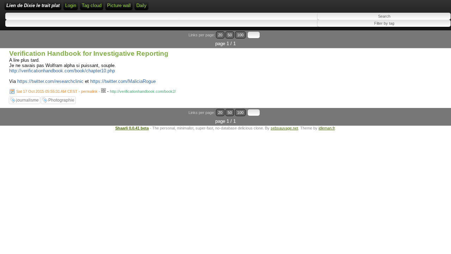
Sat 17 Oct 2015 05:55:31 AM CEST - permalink (57, 91)
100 (240, 35)
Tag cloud (91, 5)
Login (70, 5)
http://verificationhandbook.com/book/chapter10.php (62, 70)
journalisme (27, 100)
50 (230, 35)
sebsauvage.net (284, 128)
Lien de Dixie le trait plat (33, 5)
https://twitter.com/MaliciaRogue (123, 81)
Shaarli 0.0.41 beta (132, 128)
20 (220, 35)
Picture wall (119, 5)
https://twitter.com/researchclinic (50, 81)
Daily (141, 5)
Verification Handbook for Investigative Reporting (88, 53)
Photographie (61, 100)
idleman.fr (327, 128)
